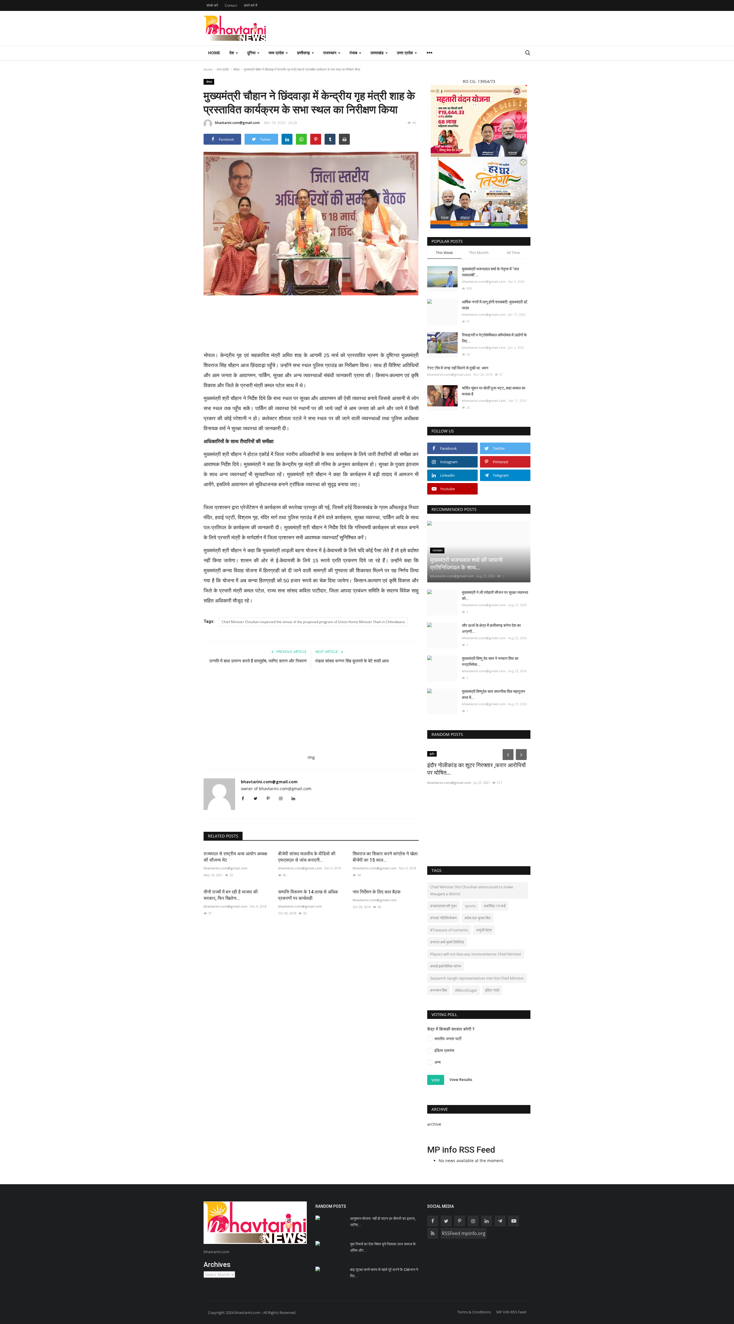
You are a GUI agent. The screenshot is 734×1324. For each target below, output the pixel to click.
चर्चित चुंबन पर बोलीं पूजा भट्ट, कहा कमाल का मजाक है (493, 391)
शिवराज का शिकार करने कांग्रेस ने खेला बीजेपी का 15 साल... (385, 857)
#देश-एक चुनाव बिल (477, 917)
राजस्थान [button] (330, 52)
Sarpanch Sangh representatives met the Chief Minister (477, 978)
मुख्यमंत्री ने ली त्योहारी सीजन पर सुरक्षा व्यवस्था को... (495, 595)
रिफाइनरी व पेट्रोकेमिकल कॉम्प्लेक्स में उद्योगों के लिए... (494, 338)
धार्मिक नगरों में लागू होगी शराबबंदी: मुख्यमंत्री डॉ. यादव (495, 305)
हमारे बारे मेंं (250, 5)
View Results (461, 1079)
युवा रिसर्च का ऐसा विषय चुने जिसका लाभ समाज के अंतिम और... (383, 1247)
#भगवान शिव (438, 990)
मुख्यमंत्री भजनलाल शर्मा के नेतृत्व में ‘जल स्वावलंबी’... (490, 272)
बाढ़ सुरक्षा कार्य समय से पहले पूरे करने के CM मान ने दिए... (384, 1272)
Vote (436, 1080)
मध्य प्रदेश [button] (277, 52)
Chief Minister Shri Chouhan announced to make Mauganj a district (471, 890)
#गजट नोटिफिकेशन (443, 917)
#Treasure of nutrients (449, 930)
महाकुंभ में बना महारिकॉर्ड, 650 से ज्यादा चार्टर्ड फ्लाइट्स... (473, 818)
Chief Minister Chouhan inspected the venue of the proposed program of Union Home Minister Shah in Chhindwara (313, 621)
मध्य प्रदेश (223, 69)
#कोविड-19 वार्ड (494, 905)
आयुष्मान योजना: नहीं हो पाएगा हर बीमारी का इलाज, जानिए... (382, 1221)
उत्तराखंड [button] (377, 52)
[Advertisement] (311, 326)
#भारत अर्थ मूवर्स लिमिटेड (447, 942)
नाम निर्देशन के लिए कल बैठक (377, 892)
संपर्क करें (212, 5)
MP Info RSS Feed (511, 1312)
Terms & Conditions (474, 1312)
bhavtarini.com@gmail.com (237, 122)
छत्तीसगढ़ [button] (304, 52)
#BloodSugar (466, 990)
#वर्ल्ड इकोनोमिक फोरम (445, 966)
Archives (217, 1265)
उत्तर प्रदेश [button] (405, 52)
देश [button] (232, 52)
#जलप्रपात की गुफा (443, 905)
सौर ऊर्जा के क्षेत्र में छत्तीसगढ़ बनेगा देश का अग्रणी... (491, 628)
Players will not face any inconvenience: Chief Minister (475, 954)
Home (214, 52)
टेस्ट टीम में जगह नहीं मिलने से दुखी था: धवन (457, 368)
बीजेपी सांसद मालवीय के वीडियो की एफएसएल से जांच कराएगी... (306, 857)
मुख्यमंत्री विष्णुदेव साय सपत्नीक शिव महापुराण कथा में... (493, 694)
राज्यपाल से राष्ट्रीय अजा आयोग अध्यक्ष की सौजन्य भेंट (235, 857)
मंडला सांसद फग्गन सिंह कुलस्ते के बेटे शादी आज (352, 661)
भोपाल (236, 69)
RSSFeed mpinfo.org (463, 1233)
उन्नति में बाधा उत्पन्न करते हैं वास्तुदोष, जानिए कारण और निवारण (258, 661)
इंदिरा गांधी (492, 990)
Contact (231, 5)
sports (470, 905)
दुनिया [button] (252, 52)
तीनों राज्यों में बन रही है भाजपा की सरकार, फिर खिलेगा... (231, 895)
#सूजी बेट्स (484, 930)
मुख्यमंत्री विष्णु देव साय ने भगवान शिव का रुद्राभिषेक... (490, 661)
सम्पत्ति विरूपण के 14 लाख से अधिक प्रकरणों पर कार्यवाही (308, 895)
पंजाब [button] (354, 52)
